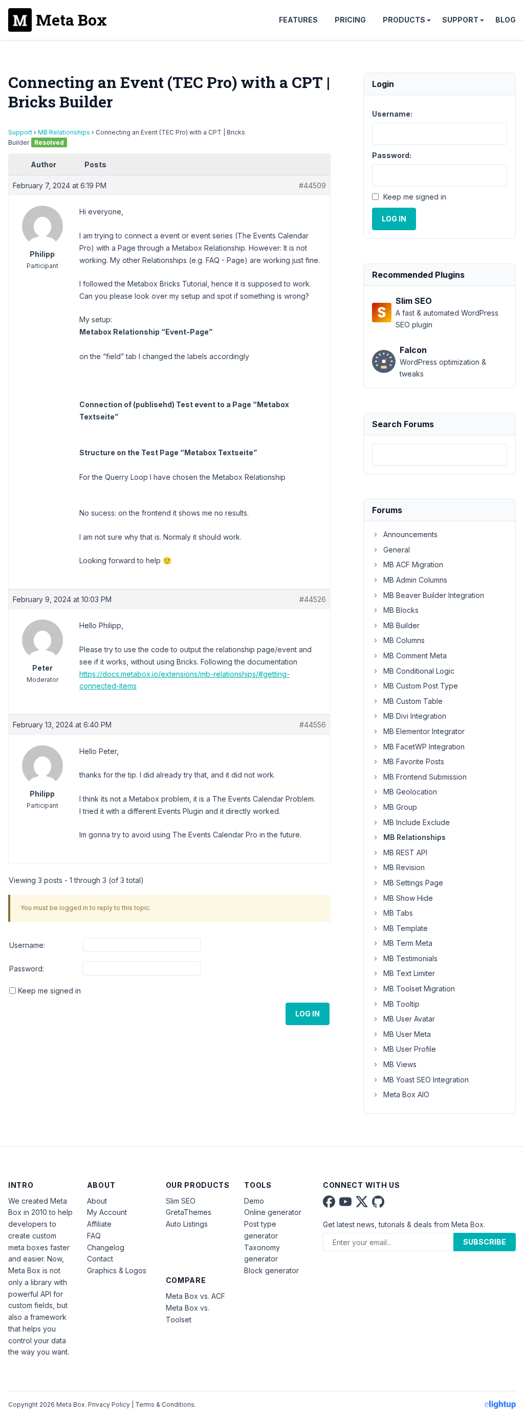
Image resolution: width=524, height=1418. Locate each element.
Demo (254, 1201)
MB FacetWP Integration (424, 746)
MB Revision (404, 867)
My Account (107, 1212)
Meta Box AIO (406, 1094)
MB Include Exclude (416, 822)
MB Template (405, 928)
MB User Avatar (409, 1018)
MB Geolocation (410, 791)
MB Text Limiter (409, 973)
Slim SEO (180, 1201)
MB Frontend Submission (425, 776)
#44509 (312, 185)
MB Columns (404, 640)
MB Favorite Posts (413, 761)
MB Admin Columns (415, 579)
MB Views (400, 1064)
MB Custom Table (413, 701)
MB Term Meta (407, 943)
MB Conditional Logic (418, 671)
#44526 (312, 599)
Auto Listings (187, 1224)
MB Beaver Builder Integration (433, 595)
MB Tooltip (401, 1004)
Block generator (271, 1270)
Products (404, 19)
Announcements (410, 534)
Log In (307, 1013)
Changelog (105, 1247)
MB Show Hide (408, 898)
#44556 (312, 724)
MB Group (400, 807)
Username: (27, 945)
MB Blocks (401, 610)
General (396, 549)
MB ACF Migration (413, 564)
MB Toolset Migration (419, 988)
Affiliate (99, 1224)
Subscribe (484, 1241)
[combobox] (439, 455)
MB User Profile (409, 1049)
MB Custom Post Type (420, 685)
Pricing (350, 19)
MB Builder (401, 625)
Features (298, 19)
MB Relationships (64, 132)
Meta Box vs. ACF (195, 1296)
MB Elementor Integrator (424, 731)
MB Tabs (398, 913)
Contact (100, 1258)
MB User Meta (407, 1034)
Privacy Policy (109, 1404)
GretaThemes (188, 1212)
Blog (505, 19)
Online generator (272, 1212)
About (97, 1201)
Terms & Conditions (164, 1404)
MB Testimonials (410, 958)
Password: (26, 968)
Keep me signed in (49, 990)
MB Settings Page (413, 882)
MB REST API (405, 852)
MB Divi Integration (414, 716)
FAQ (94, 1235)
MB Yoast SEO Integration (426, 1079)
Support (460, 19)
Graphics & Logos (116, 1270)
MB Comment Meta (415, 655)
